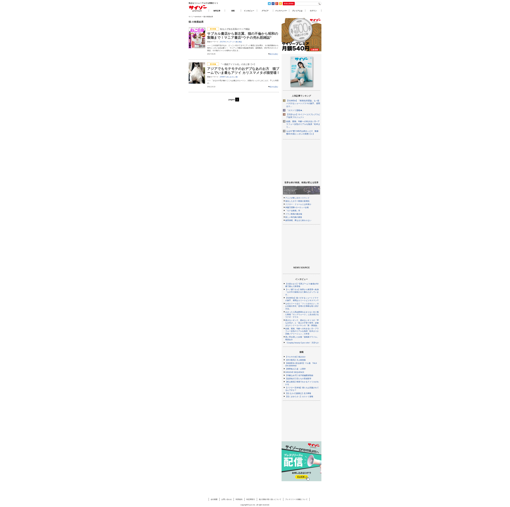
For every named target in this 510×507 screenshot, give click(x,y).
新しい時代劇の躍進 (293, 217)
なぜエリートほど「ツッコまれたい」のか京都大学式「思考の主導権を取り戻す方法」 (302, 306)
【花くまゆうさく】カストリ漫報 (299, 396)
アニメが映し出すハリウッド (297, 198)
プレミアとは (297, 11)
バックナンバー (281, 11)
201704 (223, 42)
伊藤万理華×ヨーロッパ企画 (297, 207)
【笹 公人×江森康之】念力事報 (298, 393)
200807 (223, 77)
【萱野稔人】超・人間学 (295, 369)
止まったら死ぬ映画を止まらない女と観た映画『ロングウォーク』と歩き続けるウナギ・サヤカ (302, 314)
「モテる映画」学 (292, 211)
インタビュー (249, 11)
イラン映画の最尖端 (293, 214)
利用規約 (239, 499)
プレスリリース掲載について (296, 499)
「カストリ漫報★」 (295, 110)
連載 (233, 11)
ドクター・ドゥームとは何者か (298, 204)
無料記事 (216, 11)
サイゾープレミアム (198, 8)
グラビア (265, 11)
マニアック (231, 42)
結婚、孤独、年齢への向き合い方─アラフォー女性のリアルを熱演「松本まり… (303, 124)
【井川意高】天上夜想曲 (295, 360)
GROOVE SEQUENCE (294, 372)
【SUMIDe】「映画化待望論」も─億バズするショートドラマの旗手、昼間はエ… (303, 103)
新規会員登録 (289, 4)
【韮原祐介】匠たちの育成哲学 (298, 378)
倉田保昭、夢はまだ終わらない (298, 220)
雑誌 (240, 42)
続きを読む (274, 54)
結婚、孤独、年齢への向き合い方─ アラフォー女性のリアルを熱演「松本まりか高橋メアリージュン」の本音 (302, 331)
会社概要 (214, 499)
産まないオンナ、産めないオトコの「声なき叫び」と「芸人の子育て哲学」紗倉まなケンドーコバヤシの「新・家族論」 (302, 322)
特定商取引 (250, 499)
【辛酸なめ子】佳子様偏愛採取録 (299, 375)
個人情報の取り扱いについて (270, 499)
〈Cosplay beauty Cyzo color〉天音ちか (302, 343)
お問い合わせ (226, 499)
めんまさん (231, 77)
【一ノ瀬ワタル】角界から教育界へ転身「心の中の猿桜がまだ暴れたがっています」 (302, 292)
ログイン (313, 11)
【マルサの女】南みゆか (295, 357)
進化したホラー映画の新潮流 (297, 201)
